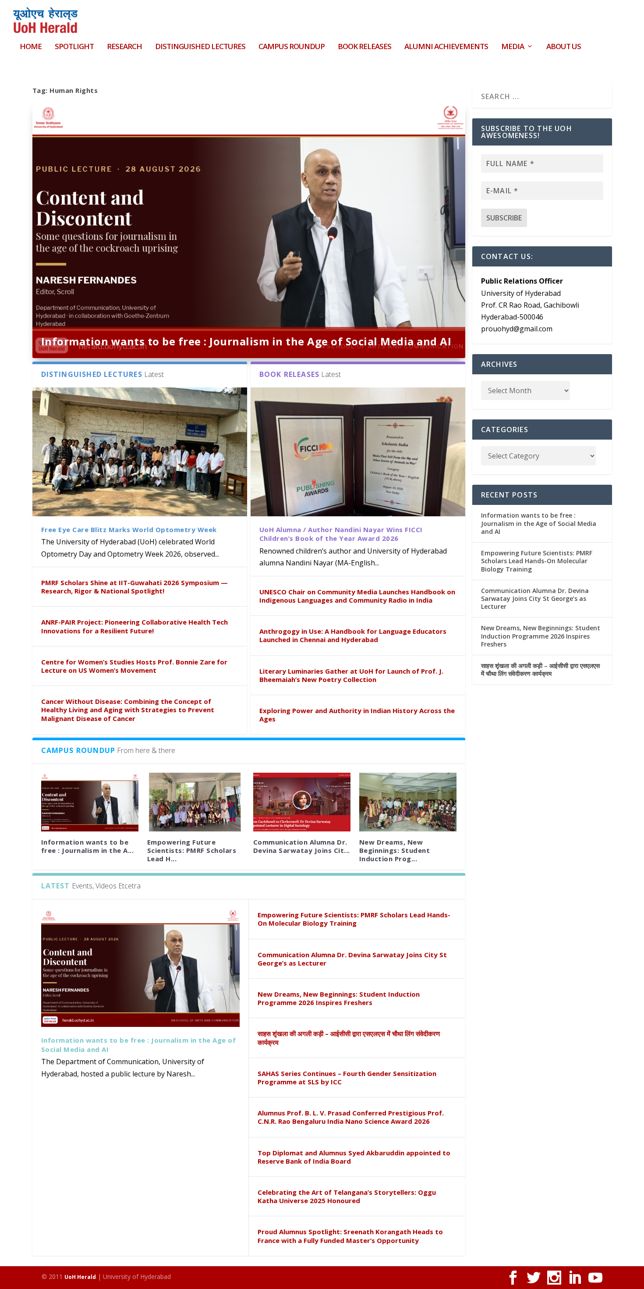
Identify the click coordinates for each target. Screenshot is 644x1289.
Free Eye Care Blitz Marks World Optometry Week (129, 529)
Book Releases (364, 47)
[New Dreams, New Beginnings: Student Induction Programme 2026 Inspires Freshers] (407, 802)
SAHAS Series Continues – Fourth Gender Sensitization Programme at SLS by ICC (347, 1077)
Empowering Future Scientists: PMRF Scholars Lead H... (192, 850)
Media (512, 47)
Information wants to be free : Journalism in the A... (87, 846)
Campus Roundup (291, 47)
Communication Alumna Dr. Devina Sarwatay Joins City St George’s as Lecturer (352, 958)
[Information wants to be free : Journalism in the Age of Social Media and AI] (89, 802)
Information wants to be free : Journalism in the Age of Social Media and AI (246, 341)
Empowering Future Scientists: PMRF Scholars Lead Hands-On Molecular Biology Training (354, 918)
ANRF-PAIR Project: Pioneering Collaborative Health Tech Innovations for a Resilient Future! (134, 626)
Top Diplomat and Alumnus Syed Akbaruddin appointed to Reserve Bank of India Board (354, 1156)
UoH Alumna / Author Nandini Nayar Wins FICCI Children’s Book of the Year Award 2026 (341, 534)
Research (124, 47)
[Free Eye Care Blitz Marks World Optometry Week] (139, 451)
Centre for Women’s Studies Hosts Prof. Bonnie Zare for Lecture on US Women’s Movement (134, 666)
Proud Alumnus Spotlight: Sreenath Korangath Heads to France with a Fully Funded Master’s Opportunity (350, 1235)
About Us (563, 47)
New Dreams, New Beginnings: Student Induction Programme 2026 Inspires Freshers (339, 998)
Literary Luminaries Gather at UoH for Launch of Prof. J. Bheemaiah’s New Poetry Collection (351, 675)
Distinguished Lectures (200, 47)
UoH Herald (80, 1277)
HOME (31, 47)
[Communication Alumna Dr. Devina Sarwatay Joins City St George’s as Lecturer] (301, 802)
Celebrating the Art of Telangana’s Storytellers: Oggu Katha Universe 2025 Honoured (347, 1196)
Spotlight (74, 47)
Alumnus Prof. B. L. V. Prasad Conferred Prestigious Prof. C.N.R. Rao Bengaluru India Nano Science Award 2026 (351, 1117)
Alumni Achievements (446, 47)
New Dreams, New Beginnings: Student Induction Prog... (394, 850)
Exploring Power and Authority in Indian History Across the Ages (357, 714)
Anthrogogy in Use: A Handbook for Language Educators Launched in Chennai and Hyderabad (352, 635)
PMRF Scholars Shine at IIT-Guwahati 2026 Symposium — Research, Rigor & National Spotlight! (134, 586)
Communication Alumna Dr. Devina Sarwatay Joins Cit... (301, 846)
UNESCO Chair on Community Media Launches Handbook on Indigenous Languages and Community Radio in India (357, 595)
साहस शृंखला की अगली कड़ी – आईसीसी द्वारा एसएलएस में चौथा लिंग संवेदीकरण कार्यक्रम (349, 1037)
